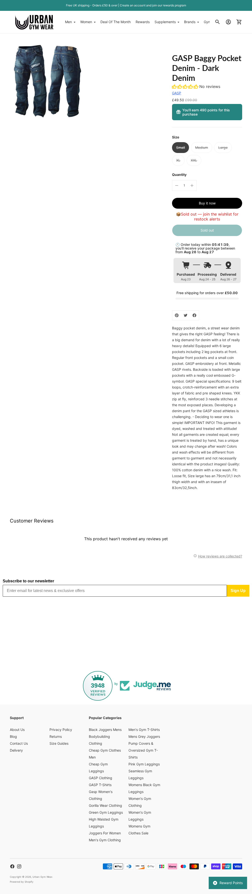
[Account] (228, 22)
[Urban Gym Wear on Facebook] (12, 866)
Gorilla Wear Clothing (105, 805)
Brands (189, 22)
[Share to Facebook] (194, 315)
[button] (185, 86)
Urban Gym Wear (42, 876)
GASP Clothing (100, 778)
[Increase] (192, 185)
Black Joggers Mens (105, 729)
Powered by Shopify (21, 881)
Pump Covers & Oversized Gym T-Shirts (143, 750)
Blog (13, 736)
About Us (17, 729)
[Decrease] (176, 185)
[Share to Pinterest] (176, 315)
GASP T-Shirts (100, 785)
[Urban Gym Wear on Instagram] (19, 866)
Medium (201, 147)
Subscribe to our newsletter (28, 581)
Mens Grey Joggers (144, 736)
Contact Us (19, 743)
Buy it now (207, 203)
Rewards (143, 22)
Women (86, 22)
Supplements (165, 22)
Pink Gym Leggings (144, 764)
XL (178, 160)
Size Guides (58, 743)
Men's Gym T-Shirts (144, 729)
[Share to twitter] (185, 315)
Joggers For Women (105, 833)
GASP (176, 93)
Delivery (16, 750)
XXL (194, 160)
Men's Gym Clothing (105, 840)
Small (180, 147)
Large (223, 147)
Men (68, 22)
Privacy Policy (60, 729)
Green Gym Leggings (106, 812)
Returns (55, 736)
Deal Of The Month (115, 22)
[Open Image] (47, 80)
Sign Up (238, 591)
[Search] (217, 22)
